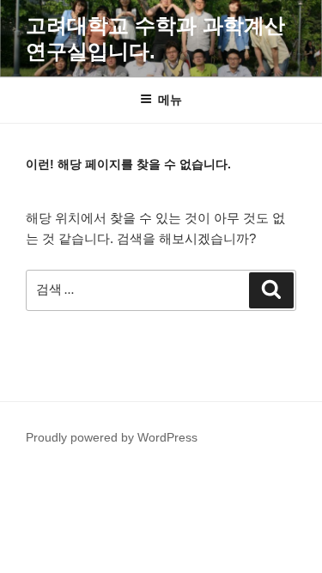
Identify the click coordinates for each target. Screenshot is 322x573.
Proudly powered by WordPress (111, 437)
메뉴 (170, 100)
